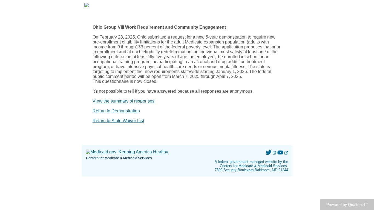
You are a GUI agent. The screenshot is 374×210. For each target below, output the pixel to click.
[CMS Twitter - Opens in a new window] (269, 152)
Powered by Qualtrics (344, 204)
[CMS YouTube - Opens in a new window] (280, 152)
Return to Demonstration (116, 111)
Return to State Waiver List (118, 120)
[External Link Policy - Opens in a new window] (275, 152)
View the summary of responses (123, 101)
